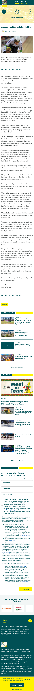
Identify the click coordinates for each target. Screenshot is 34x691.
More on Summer (17, 368)
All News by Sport (17, 461)
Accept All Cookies (17, 685)
